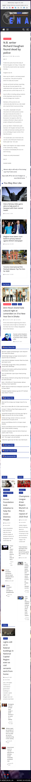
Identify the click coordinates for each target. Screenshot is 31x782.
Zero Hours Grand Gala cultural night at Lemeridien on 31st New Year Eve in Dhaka (14, 312)
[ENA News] (4, 29)
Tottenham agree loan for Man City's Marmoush (14, 440)
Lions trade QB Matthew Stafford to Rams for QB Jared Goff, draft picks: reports (27, 606)
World (5, 495)
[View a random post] (27, 29)
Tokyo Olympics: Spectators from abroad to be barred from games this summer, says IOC (24, 551)
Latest (20, 304)
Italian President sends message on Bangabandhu (10, 589)
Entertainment (7, 38)
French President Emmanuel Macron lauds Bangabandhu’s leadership (9, 574)
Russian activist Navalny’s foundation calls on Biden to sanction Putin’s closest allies (20, 336)
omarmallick (17, 56)
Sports (21, 492)
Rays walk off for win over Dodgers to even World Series (13, 177)
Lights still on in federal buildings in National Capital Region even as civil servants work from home (8, 658)
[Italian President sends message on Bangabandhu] (3, 591)
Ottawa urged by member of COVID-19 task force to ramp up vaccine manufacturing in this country (10, 733)
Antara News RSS (9, 347)
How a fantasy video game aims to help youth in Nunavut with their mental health (13, 207)
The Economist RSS (10, 456)
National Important (8, 492)
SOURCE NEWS (7, 163)
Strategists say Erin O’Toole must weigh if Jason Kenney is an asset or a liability (11, 711)
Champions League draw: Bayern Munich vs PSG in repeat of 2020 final (24, 506)
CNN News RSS (8, 445)
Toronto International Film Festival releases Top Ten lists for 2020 (14, 269)
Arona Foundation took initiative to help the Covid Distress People (8, 509)
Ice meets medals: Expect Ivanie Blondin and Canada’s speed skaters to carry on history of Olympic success (27, 575)
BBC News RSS (8, 398)
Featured (14, 304)
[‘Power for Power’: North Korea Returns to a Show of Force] (5, 555)
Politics (5, 638)
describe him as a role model (17, 104)
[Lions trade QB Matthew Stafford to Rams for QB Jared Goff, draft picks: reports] (20, 608)
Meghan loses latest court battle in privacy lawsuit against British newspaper (13, 238)
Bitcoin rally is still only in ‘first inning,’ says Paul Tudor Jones (15, 171)
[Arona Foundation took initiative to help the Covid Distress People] (8, 483)
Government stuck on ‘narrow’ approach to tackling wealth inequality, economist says (10, 754)
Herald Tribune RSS (10, 451)
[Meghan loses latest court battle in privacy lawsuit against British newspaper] (14, 220)
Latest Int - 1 (6, 489)
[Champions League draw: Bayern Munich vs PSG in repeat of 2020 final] (24, 483)
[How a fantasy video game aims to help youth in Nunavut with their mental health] (14, 188)
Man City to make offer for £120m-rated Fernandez (15, 406)
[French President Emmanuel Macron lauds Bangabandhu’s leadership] (3, 575)
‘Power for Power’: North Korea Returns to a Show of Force (12, 552)
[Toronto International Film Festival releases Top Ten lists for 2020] (14, 251)
